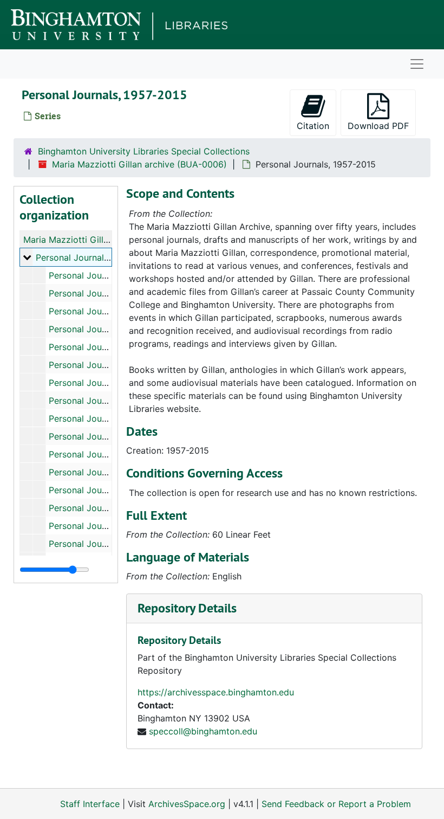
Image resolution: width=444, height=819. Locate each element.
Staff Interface (90, 803)
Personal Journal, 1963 (95, 311)
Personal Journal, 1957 (95, 275)
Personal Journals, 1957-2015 (96, 257)
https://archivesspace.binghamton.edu (216, 692)
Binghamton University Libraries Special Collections (144, 151)
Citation (313, 125)
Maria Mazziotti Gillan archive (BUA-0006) (139, 164)
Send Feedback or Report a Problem (336, 803)
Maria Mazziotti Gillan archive (84, 239)
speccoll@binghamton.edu (203, 731)
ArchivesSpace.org (186, 803)
